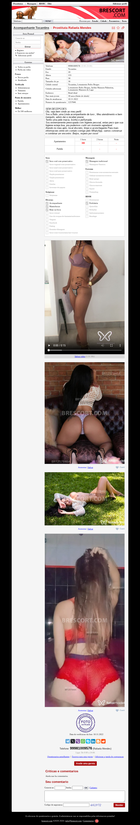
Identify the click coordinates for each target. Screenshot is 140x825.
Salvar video (80, 356)
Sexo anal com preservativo (61, 168)
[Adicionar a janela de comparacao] (122, 27)
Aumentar (82, 467)
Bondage (93, 216)
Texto (124, 21)
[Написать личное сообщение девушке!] (113, 27)
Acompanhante (55, 203)
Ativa (51, 181)
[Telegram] (67, 741)
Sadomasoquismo (96, 213)
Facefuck (53, 223)
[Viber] (78, 741)
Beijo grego (94, 179)
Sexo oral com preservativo (61, 161)
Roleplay (93, 210)
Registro (20, 50)
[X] (73, 741)
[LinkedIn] (93, 741)
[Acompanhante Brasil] (70, 12)
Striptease (53, 195)
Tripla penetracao (56, 177)
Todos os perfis (24, 67)
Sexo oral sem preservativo (60, 171)
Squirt (91, 189)
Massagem (31, 4)
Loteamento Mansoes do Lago (81, 90)
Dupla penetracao (56, 174)
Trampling (93, 192)
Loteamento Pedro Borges (79, 87)
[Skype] (88, 741)
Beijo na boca (55, 210)
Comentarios (88, 821)
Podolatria (93, 203)
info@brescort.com (73, 821)
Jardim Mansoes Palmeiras (102, 87)
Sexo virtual (54, 213)
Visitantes (22, 90)
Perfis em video (24, 70)
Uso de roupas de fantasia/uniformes (64, 216)
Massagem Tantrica (97, 164)
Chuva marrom (95, 185)
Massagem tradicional (98, 161)
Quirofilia (93, 206)
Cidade (103, 21)
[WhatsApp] (83, 741)
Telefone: (17, 21)
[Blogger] (98, 741)
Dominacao (94, 200)
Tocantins (72, 69)
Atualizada (22, 80)
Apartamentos (23, 104)
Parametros (114, 21)
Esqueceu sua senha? (25, 53)
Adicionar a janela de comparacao (109, 756)
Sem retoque (23, 93)
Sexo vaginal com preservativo (62, 164)
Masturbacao (54, 206)
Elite (50, 4)
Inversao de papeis (57, 187)
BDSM (42, 4)
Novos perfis (23, 77)
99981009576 (74, 66)
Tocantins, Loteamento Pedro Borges (83, 84)
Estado (95, 21)
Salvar (90, 467)
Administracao (24, 88)
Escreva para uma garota (82, 756)
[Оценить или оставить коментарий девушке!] (118, 27)
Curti (122, 467)
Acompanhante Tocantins (31, 27)
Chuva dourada (95, 182)
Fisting (52, 226)
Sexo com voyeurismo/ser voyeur (63, 233)
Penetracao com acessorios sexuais (103, 172)
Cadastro (93, 787)
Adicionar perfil (120, 4)
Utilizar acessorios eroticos (100, 175)
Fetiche (52, 184)
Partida (21, 101)
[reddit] (103, 741)
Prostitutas (18, 4)
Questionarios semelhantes (58, 756)
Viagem (52, 219)
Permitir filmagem (57, 229)
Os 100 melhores (25, 111)
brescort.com (47, 821)
